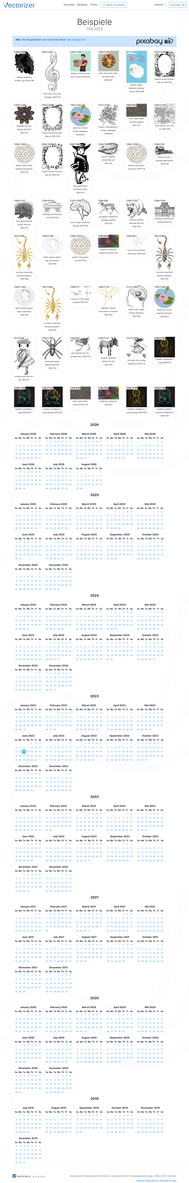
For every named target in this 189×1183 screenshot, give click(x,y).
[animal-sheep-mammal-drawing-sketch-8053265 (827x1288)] (136, 66)
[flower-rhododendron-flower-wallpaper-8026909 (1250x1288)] (108, 114)
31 (40, 458)
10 (40, 445)
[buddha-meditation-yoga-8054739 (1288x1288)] (24, 396)
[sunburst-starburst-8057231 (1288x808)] (108, 392)
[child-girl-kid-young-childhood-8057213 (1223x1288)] (136, 347)
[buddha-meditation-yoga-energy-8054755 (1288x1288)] (52, 396)
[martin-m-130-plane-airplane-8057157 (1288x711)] (80, 291)
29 (32, 458)
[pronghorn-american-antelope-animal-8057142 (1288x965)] (108, 206)
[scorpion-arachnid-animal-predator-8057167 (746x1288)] (164, 252)
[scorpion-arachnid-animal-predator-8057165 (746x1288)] (52, 303)
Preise (94, 4)
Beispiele (82, 4)
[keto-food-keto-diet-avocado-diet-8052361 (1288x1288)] (108, 60)
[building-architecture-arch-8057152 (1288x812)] (52, 205)
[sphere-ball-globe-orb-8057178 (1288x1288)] (80, 244)
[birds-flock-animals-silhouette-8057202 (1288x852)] (136, 241)
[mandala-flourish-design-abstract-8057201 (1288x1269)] (24, 113)
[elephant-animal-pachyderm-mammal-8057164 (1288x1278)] (108, 295)
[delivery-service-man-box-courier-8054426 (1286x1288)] (80, 60)
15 (32, 450)
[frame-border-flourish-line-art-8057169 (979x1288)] (52, 117)
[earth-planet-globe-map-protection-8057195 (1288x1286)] (24, 295)
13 (24, 450)
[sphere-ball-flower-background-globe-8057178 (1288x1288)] (24, 153)
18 (16, 454)
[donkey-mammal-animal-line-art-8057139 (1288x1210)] (108, 346)
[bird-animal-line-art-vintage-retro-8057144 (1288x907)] (80, 343)
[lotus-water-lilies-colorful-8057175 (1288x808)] (80, 392)
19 (20, 454)
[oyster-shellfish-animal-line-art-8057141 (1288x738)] (108, 148)
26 (20, 458)
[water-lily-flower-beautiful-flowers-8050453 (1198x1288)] (164, 296)
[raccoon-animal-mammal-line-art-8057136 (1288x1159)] (136, 208)
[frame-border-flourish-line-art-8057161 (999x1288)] (52, 156)
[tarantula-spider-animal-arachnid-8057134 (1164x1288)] (52, 347)
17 (40, 450)
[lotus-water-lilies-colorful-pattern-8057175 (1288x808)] (136, 110)
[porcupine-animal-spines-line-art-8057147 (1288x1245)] (24, 209)
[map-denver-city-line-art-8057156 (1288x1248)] (164, 113)
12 (20, 450)
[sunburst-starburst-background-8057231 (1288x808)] (108, 240)
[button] (160, 4)
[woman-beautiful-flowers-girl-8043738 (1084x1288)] (24, 62)
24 (40, 454)
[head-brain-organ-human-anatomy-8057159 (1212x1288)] (136, 296)
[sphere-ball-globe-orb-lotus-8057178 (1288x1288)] (136, 153)
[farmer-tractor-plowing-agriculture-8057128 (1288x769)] (164, 148)
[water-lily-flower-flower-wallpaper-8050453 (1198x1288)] (80, 114)
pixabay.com (79, 39)
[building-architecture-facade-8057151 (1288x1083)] (164, 207)
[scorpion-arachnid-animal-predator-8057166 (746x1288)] (24, 252)
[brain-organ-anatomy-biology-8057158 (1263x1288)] (80, 209)
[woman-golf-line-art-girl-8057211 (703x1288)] (24, 355)
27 (24, 458)
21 (28, 454)
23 (36, 454)
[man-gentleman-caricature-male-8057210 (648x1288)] (80, 163)
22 (32, 454)
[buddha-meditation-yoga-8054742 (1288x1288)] (164, 346)
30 (36, 458)
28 (28, 458)
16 (36, 450)
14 (28, 450)
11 (16, 450)
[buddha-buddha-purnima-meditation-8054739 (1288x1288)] (164, 396)
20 (24, 454)
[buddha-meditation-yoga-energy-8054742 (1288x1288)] (136, 396)
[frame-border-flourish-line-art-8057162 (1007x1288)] (164, 63)
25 (16, 458)
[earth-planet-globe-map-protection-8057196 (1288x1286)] (52, 244)
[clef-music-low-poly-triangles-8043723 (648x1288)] (52, 71)
